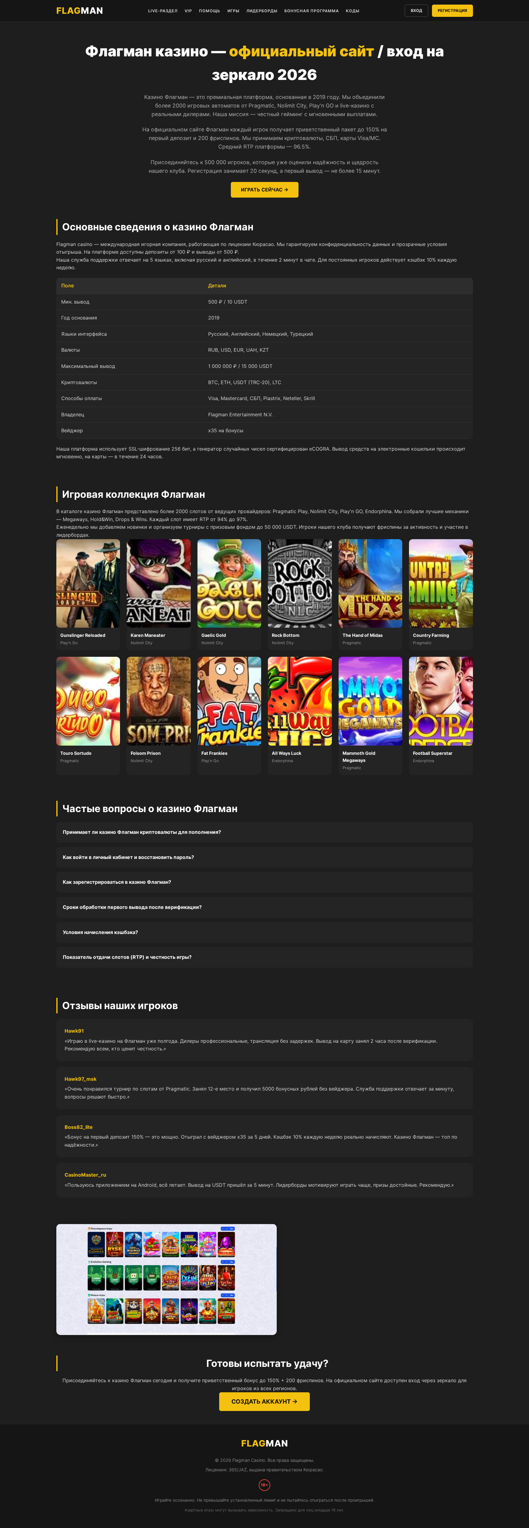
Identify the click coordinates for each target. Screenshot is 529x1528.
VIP (188, 11)
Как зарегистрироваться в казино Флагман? (117, 882)
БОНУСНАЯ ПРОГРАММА (311, 11)
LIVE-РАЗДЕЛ (163, 11)
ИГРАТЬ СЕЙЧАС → (264, 190)
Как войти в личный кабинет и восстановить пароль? (128, 857)
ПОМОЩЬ (209, 11)
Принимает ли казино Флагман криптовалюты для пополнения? (142, 832)
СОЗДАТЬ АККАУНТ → (264, 1401)
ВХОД (416, 10)
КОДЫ (352, 11)
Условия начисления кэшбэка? (100, 932)
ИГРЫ (233, 11)
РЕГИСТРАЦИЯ (452, 10)
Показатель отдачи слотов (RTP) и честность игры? (127, 957)
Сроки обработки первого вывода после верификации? (132, 907)
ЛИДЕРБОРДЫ (261, 11)
